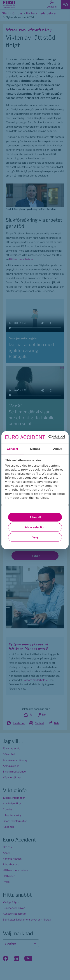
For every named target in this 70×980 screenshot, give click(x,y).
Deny (35, 537)
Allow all (35, 517)
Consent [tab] (12, 448)
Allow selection (35, 527)
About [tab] (57, 448)
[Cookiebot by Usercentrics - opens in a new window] (49, 437)
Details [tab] (35, 448)
